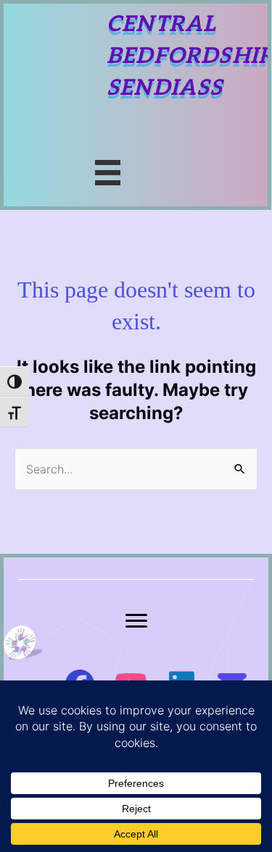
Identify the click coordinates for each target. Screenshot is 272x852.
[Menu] (136, 621)
